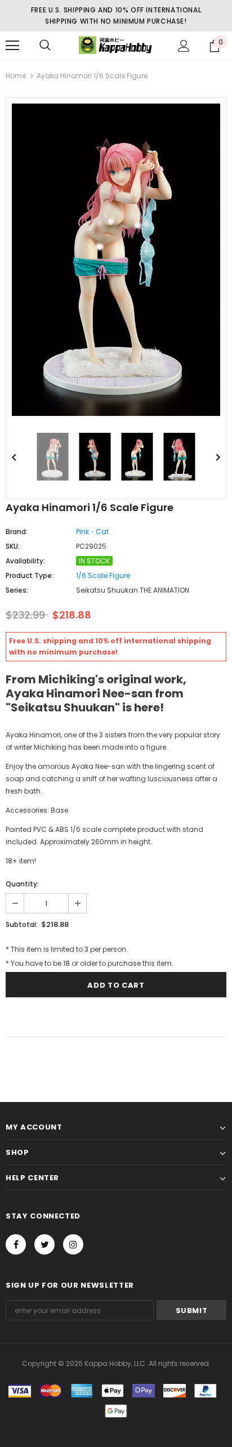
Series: (17, 590)
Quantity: (22, 884)
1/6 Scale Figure (103, 575)
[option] (116, 260)
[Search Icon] (45, 45)
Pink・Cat (92, 531)
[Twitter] (44, 1244)
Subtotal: (22, 924)
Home (16, 75)
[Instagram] (73, 1244)
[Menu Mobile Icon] (12, 45)
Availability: (25, 561)
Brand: (17, 531)
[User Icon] (184, 46)
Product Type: (29, 575)
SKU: (13, 546)
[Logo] (116, 44)
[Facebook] (16, 1244)
